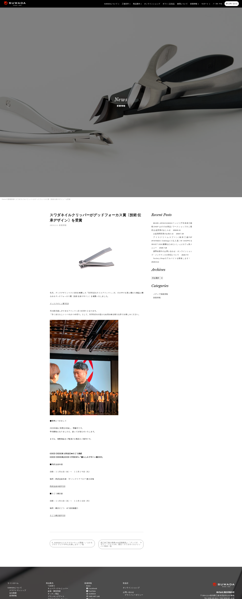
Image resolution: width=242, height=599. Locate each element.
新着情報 (194, 4)
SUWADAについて (111, 4)
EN (217, 4)
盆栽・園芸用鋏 (54, 591)
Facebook (92, 588)
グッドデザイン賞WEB (59, 303)
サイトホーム (13, 583)
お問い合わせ (232, 4)
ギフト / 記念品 (169, 4)
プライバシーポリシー (134, 595)
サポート (205, 4)
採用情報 (13, 595)
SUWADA (92, 594)
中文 (220, 4)
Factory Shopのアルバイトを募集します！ (171, 258)
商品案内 (136, 4)
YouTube (92, 591)
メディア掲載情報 (160, 294)
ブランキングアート (56, 596)
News (88, 586)
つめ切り (51, 586)
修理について (182, 4)
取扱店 (125, 583)
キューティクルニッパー (58, 588)
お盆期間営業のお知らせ (163, 234)
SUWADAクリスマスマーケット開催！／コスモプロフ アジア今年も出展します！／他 (72, 543)
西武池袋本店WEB (57, 486)
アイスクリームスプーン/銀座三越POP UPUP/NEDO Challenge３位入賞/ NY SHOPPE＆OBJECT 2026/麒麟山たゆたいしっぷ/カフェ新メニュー (171, 242)
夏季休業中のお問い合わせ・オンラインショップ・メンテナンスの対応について (171, 253)
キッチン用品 (53, 594)
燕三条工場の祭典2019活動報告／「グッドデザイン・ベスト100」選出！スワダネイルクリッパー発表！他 (121, 544)
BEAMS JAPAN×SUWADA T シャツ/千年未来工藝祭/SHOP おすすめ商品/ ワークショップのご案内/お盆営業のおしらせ (171, 226)
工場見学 (125, 4)
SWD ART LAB (94, 596)
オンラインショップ (152, 4)
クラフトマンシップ (17, 590)
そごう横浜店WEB (57, 515)
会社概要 (13, 593)
